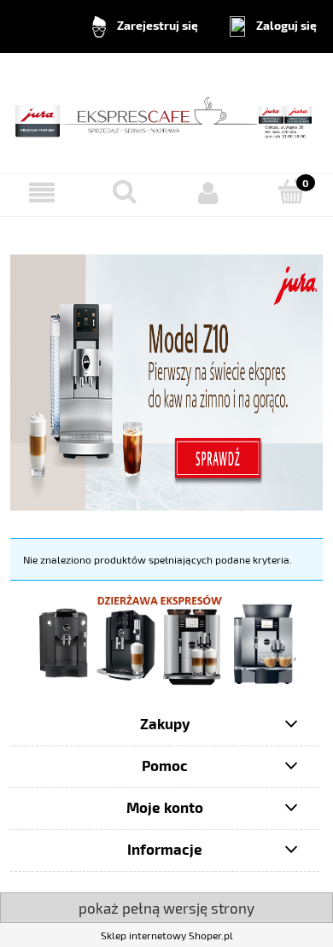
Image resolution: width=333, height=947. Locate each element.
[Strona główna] (166, 111)
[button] (42, 192)
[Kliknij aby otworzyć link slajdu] (166, 639)
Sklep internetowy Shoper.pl (167, 935)
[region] (166, 639)
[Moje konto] (208, 192)
